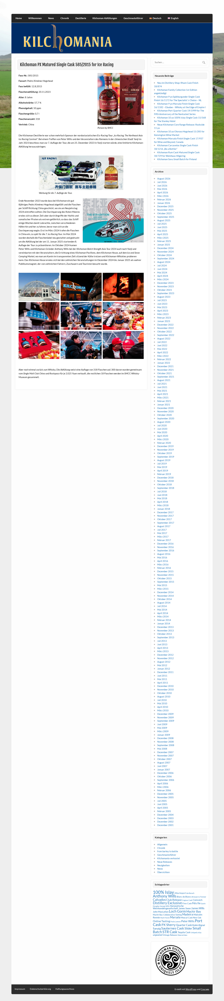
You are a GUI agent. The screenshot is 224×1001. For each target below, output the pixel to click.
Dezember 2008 (165, 738)
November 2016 (165, 547)
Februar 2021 (164, 401)
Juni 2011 (162, 675)
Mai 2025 (162, 230)
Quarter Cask (184, 925)
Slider (188, 928)
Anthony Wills (164, 896)
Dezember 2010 (165, 686)
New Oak (197, 917)
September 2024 (165, 258)
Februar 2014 (164, 620)
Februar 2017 (164, 540)
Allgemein (162, 844)
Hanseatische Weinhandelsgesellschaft (168, 907)
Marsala (175, 917)
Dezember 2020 (165, 408)
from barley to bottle (167, 851)
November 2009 (165, 717)
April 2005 (162, 807)
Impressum (20, 989)
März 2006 (163, 787)
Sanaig (157, 928)
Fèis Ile (196, 903)
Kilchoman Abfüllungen (104, 18)
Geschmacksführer (133, 18)
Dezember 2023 (165, 282)
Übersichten (163, 872)
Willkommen (35, 18)
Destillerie (80, 18)
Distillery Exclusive (167, 903)
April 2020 (162, 435)
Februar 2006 (164, 790)
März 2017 (163, 536)
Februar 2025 (164, 241)
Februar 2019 (164, 474)
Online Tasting (161, 921)
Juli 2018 (162, 491)
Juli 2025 (162, 223)
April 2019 (162, 470)
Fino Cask (187, 903)
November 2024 (165, 251)
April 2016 (162, 561)
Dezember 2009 (165, 714)
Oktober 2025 (164, 213)
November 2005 (165, 797)
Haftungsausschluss (64, 989)
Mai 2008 (162, 748)
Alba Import (180, 893)
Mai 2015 (162, 585)
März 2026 (163, 196)
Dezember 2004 (165, 814)
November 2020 (165, 411)
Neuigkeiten (163, 865)
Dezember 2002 (165, 821)
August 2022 (163, 338)
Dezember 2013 (165, 627)
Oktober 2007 (164, 759)
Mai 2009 (162, 727)
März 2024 (163, 279)
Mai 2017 (162, 533)
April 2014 (162, 613)
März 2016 (163, 564)
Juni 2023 (162, 303)
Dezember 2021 (165, 366)
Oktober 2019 (164, 453)
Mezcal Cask (187, 917)
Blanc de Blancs (184, 896)
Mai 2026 (162, 189)
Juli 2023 (162, 300)
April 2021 (162, 394)
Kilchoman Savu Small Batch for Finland (177, 159)
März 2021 (163, 397)
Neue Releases (164, 861)
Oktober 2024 (164, 255)
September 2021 (165, 376)
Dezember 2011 (165, 672)
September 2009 (165, 720)
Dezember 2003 (165, 818)
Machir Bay (193, 911)
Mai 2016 (162, 557)
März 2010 (163, 710)
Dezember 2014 (165, 592)
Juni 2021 (162, 387)
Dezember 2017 (165, 512)
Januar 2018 (163, 508)
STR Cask (169, 931)
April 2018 (162, 501)
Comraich (197, 900)
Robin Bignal (198, 925)
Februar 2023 (164, 317)
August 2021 (163, 380)
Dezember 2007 (165, 752)
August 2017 (163, 526)
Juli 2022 (162, 342)
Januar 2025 (163, 244)
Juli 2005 (162, 800)
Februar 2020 (164, 442)
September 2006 (165, 780)
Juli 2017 (162, 529)
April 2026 (162, 192)
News (51, 18)
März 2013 (163, 651)
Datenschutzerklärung (40, 989)
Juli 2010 (162, 700)
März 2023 (163, 314)
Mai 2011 (162, 679)
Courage (205, 989)
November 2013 (165, 630)
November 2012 (165, 658)
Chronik (64, 18)
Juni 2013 (162, 644)
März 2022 (163, 356)
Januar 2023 (163, 321)
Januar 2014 (163, 623)
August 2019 (163, 460)
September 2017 (165, 522)
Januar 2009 (163, 734)
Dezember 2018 (165, 477)
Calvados (159, 900)
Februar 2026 (164, 199)
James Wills (197, 908)
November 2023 (165, 286)
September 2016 (165, 550)
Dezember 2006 (165, 773)
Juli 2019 (162, 463)
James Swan (185, 908)
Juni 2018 (162, 495)
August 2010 (163, 696)
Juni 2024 (162, 269)
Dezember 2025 (165, 206)
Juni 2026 (162, 185)
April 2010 (162, 707)
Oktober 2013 (164, 633)
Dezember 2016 (165, 543)
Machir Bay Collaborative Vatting (167, 914)
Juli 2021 (162, 383)
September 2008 (165, 745)
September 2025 (165, 216)
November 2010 (165, 689)
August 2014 (163, 602)
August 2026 (163, 178)
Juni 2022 (162, 345)
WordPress (191, 989)
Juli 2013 (162, 640)
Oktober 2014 (164, 599)
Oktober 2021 (164, 373)
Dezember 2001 (165, 825)
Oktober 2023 (164, 289)
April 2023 (162, 310)
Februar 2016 (164, 567)
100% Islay (163, 892)
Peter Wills (187, 921)
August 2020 (163, 422)
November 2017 (165, 515)
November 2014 (165, 595)
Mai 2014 (162, 609)
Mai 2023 (162, 307)
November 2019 (165, 449)
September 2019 (165, 456)
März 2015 (163, 588)
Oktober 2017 (164, 519)
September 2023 (165, 293)
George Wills (164, 906)
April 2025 (162, 234)
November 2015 (165, 574)
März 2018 (163, 505)
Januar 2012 (163, 668)
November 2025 (165, 209)
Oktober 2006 (164, 776)
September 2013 (165, 637)
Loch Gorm (177, 911)
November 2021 (165, 369)
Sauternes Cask (172, 928)
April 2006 (162, 783)
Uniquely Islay (196, 932)
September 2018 (165, 488)
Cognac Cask (187, 900)
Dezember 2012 (165, 654)
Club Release (174, 899)
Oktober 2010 (164, 693)
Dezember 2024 (165, 248)
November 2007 (165, 755)
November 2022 (165, 328)
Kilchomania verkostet (168, 858)
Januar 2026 (163, 203)
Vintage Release (170, 935)
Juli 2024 (162, 265)
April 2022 (162, 352)
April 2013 (162, 647)
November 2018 (165, 481)
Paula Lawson (176, 921)
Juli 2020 (162, 425)
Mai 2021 (162, 390)
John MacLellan (161, 911)
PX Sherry (169, 925)
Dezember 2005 (165, 793)
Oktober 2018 (164, 484)
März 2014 (163, 616)
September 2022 (165, 335)
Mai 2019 (162, 467)
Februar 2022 (164, 359)
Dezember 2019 (165, 446)
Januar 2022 (163, 362)
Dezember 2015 (165, 571)
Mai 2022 (162, 348)
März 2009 (163, 731)
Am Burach (190, 893)
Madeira (187, 914)
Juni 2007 (162, 766)
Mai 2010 (162, 703)
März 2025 (163, 237)
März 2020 (163, 439)
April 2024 (162, 275)
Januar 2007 (163, 769)
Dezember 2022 (165, 324)
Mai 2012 (162, 665)
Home (19, 18)
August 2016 (163, 554)
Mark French (165, 918)
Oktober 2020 (164, 415)
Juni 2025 (162, 227)
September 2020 (165, 418)
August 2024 (163, 262)
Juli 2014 (162, 606)
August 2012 (163, 661)
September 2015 (165, 581)
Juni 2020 (162, 428)
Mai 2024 (162, 272)
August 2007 (163, 762)
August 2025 (163, 220)
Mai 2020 (162, 432)
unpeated (157, 935)
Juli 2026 (162, 182)
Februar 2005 (164, 811)
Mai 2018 (162, 498)
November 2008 (165, 741)
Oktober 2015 (164, 578)
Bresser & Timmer (199, 897)
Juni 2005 (162, 804)
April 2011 (162, 682)
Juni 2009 (162, 724)
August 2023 (163, 296)
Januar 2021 (163, 404)
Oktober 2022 (164, 331)
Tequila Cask (184, 932)
